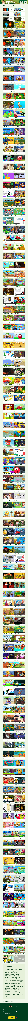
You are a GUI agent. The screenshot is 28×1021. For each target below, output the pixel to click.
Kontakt (12, 1017)
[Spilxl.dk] (8, 2)
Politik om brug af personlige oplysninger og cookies (14, 1011)
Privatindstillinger (6, 1013)
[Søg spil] (25, 2)
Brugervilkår (5, 1009)
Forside (2, 1001)
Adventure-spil (9, 1001)
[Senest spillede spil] (21, 2)
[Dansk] (18, 1017)
